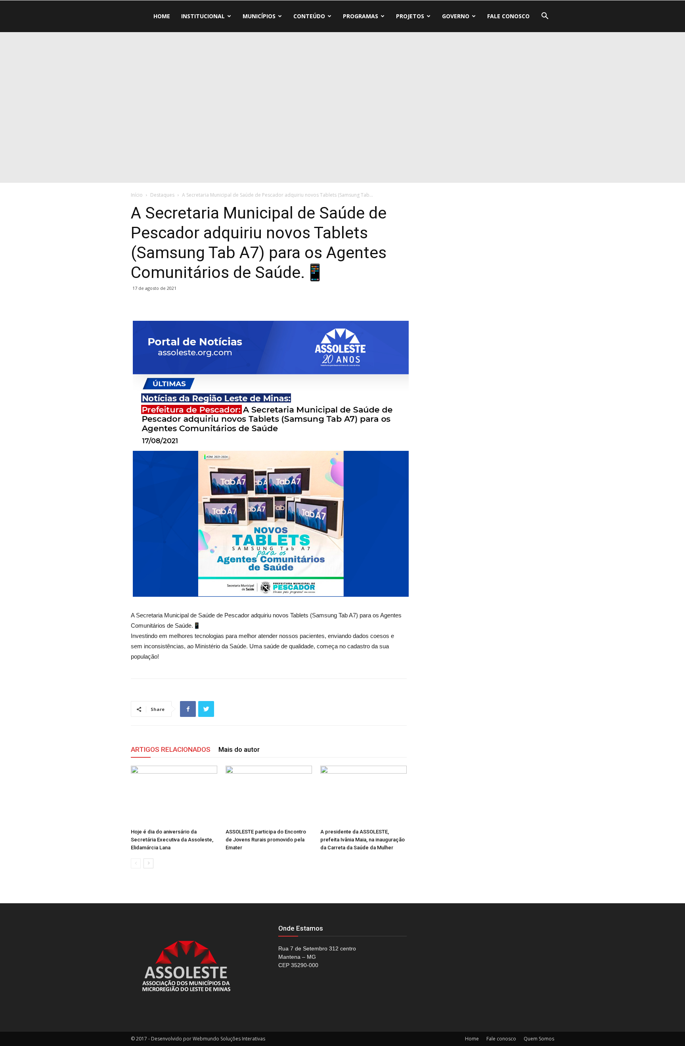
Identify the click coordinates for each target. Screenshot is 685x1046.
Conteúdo (309, 16)
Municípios (259, 16)
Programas (360, 16)
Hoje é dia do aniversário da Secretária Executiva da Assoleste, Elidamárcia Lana (172, 840)
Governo (455, 16)
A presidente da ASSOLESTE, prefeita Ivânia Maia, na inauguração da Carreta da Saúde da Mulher (362, 840)
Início (137, 195)
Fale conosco (508, 16)
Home (161, 16)
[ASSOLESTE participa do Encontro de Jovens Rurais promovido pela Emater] (269, 795)
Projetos (410, 16)
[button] (544, 17)
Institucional (203, 16)
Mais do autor (239, 749)
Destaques (162, 195)
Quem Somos (539, 1038)
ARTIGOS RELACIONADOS (170, 749)
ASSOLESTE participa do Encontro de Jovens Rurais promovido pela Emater (266, 840)
